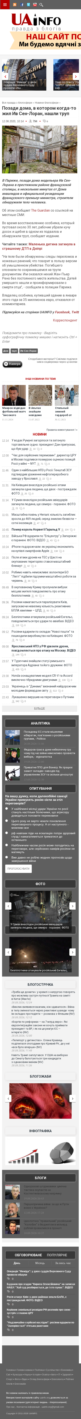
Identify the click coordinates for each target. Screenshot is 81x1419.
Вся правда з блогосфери (17, 102)
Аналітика (40, 723)
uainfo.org (45, 1397)
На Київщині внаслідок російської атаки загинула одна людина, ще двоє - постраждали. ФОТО (44, 489)
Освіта (45, 1374)
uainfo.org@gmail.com (53, 1407)
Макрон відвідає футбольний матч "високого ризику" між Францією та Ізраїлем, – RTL (14, 416)
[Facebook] (21, 5)
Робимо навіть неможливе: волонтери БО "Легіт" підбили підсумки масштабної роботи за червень (43, 576)
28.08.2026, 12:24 (21, 1002)
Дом (5, 351)
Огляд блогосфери (39, 1379)
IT (59, 1374)
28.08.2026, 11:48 (21, 1050)
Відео (25, 1379)
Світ (8, 1374)
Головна (10, 1370)
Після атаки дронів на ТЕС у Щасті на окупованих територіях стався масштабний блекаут (41, 561)
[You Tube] (34, 5)
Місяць (40, 1263)
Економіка (66, 1370)
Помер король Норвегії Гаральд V (36, 529)
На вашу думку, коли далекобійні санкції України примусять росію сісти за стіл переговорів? (36, 799)
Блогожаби (40, 1076)
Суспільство (52, 1370)
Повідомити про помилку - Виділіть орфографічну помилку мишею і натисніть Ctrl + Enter (39, 337)
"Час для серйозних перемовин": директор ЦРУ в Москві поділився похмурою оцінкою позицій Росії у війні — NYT (43, 459)
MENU (5, 4)
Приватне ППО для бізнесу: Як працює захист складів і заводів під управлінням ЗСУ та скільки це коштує (48, 771)
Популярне (57, 1255)
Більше (39, 708)
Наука (27, 1374)
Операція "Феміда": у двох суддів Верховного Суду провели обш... (20, 85)
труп (14, 351)
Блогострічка (40, 985)
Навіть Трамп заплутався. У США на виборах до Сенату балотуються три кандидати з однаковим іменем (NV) (39, 1059)
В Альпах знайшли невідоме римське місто (39, 413)
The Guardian (40, 210)
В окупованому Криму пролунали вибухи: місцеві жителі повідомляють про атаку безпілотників (39, 591)
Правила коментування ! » (62, 429)
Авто (53, 1374)
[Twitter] (27, 5)
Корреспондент (65, 320)
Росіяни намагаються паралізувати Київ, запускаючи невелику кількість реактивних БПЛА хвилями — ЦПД (41, 606)
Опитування (40, 789)
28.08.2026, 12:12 (21, 1017)
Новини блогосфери (47, 102)
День (17, 1263)
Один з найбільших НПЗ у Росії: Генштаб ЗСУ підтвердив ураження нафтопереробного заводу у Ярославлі (41, 474)
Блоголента (58, 1379)
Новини (40, 434)
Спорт (9, 1379)
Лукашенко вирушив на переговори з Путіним (43, 697)
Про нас (10, 1407)
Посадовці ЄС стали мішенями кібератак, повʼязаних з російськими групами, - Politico (47, 735)
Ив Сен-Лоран (28, 351)
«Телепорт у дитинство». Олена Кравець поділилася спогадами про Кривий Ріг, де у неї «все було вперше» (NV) (40, 1044)
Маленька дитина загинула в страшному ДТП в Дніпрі (38, 246)
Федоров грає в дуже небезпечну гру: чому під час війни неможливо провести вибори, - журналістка (49, 753)
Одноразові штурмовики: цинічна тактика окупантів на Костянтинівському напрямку (45, 1190)
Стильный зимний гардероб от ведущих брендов (63, 415)
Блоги (40, 1178)
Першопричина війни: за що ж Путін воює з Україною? (46, 1206)
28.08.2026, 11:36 (21, 1065)
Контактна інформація (28, 1407)
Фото (40, 884)
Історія (36, 1374)
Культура (17, 1374)
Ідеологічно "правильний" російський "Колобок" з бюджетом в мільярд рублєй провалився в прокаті (47, 1224)
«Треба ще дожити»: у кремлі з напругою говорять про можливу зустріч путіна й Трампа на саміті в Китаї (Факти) (43, 995)
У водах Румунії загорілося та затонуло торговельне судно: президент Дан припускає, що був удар (43, 444)
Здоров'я (67, 1374)
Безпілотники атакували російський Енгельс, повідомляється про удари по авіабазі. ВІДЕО (39, 972)
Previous (4, 76)
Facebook (62, 312)
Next (77, 76)
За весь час (63, 1263)
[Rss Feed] (14, 5)
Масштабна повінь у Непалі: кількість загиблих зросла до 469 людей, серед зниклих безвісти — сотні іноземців (44, 519)
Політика (39, 1370)
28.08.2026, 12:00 (21, 1035)
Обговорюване (28, 1255)
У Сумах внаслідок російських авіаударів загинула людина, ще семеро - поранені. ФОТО (39, 926)
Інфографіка (40, 1131)
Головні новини (25, 1370)
